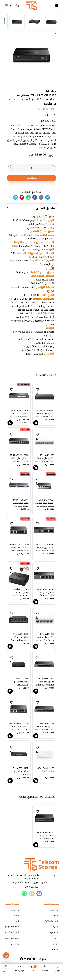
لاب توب (55, 926)
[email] (41, 197)
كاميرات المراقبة (52, 921)
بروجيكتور (55, 949)
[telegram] (15, 197)
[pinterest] (21, 197)
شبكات (56, 915)
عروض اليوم (54, 910)
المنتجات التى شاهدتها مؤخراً (37, 797)
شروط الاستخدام (12, 932)
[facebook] (34, 197)
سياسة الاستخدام (11, 939)
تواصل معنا (14, 944)
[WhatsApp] (24, 893)
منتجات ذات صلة (45, 375)
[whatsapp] (28, 197)
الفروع (16, 921)
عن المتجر (15, 910)
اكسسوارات (54, 933)
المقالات (15, 915)
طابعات (56, 938)
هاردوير (56, 944)
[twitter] (47, 197)
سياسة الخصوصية (11, 926)
